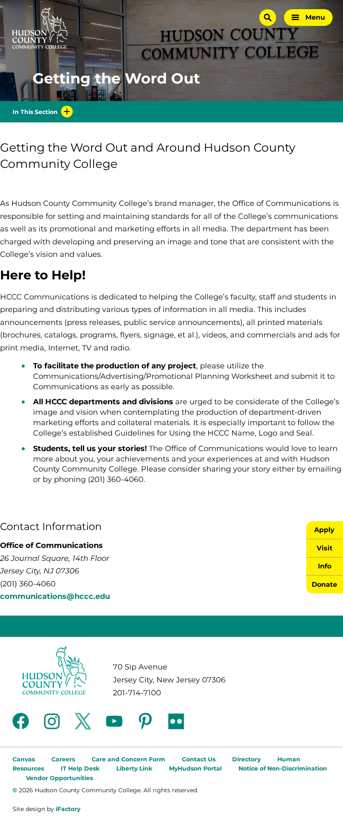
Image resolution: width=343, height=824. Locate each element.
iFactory (68, 809)
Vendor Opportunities (59, 778)
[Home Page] (40, 28)
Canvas (24, 759)
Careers (63, 759)
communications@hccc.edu (55, 596)
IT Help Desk (80, 768)
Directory (246, 759)
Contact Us (198, 759)
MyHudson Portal (195, 768)
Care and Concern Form (128, 759)
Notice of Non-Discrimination (282, 768)
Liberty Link (134, 768)
